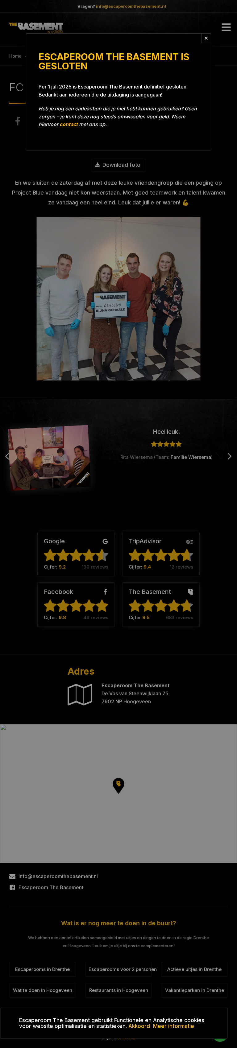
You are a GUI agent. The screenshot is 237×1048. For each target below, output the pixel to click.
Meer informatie (173, 1026)
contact (69, 124)
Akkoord (139, 1026)
